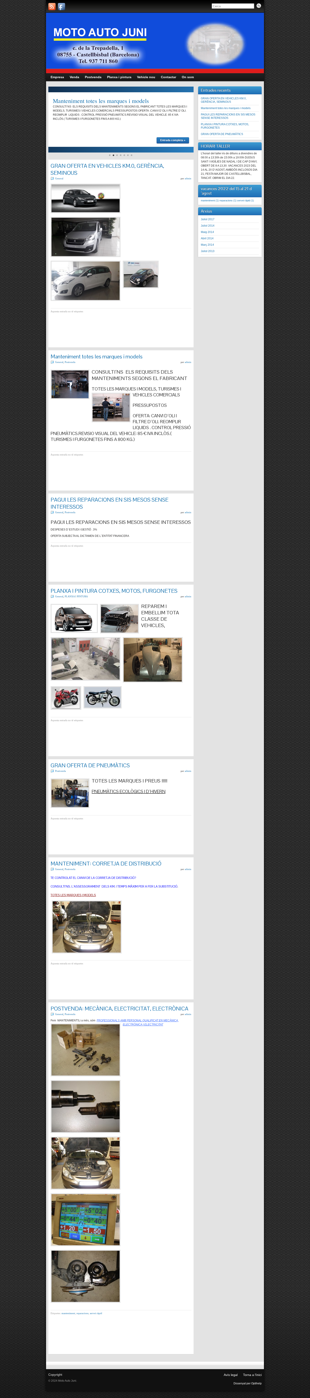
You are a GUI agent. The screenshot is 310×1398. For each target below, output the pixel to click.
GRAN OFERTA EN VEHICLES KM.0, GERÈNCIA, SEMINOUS (223, 100)
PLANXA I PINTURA (76, 596)
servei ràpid (96, 1313)
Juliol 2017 (207, 219)
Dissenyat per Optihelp (248, 1383)
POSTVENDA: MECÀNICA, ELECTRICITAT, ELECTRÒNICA (119, 1008)
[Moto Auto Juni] (61, 6)
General (59, 178)
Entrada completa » (172, 140)
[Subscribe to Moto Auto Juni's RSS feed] (52, 6)
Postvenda (70, 362)
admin (188, 178)
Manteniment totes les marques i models (101, 101)
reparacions (82, 1313)
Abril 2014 (207, 238)
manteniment (68, 1313)
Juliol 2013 (207, 251)
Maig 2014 (207, 232)
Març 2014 (207, 244)
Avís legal (231, 1375)
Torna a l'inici (252, 1375)
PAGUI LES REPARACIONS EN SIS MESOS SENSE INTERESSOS (228, 116)
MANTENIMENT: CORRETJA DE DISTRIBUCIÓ (106, 863)
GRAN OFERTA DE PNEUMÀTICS (90, 765)
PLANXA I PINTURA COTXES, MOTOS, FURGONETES (114, 590)
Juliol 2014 (207, 225)
